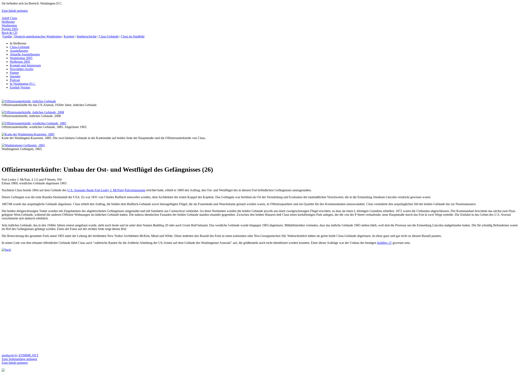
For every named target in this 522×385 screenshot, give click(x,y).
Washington (9, 25)
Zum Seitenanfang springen (19, 359)
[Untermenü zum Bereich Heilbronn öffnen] (3, 370)
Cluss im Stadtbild (132, 36)
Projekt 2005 (10, 29)
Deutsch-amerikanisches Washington (38, 36)
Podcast (15, 80)
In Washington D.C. (23, 83)
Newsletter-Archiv (22, 69)
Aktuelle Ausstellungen (25, 54)
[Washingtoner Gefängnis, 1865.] (23, 145)
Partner (14, 72)
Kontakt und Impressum (25, 65)
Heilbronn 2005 (20, 61)
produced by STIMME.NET (20, 355)
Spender (15, 76)
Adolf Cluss (9, 18)
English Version (20, 87)
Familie (7, 36)
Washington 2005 (21, 58)
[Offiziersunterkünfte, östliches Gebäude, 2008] (33, 112)
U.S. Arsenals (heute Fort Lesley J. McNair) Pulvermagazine (106, 190)
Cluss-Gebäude (109, 36)
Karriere (69, 36)
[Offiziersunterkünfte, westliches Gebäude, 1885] (34, 123)
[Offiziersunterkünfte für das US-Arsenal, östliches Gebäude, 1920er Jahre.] (29, 101)
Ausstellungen (19, 50)
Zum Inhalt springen (15, 10)
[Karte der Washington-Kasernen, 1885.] (28, 134)
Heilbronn (8, 21)
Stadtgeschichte (87, 36)
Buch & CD (9, 32)
